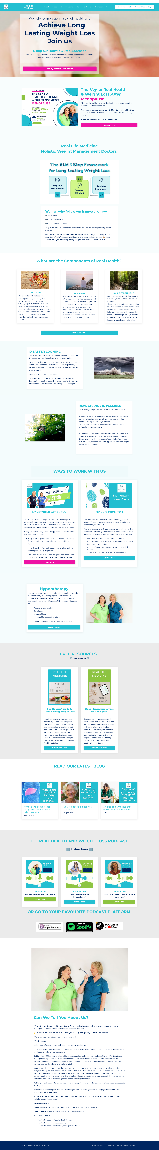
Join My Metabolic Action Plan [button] (59, 69)
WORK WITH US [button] (79, 333)
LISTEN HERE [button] (40, 899)
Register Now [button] (109, 125)
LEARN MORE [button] (109, 558)
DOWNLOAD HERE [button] (59, 748)
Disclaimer (110, 1145)
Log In (111, 7)
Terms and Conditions (126, 1145)
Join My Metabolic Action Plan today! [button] (134, 7)
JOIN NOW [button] (50, 562)
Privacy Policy (97, 1145)
